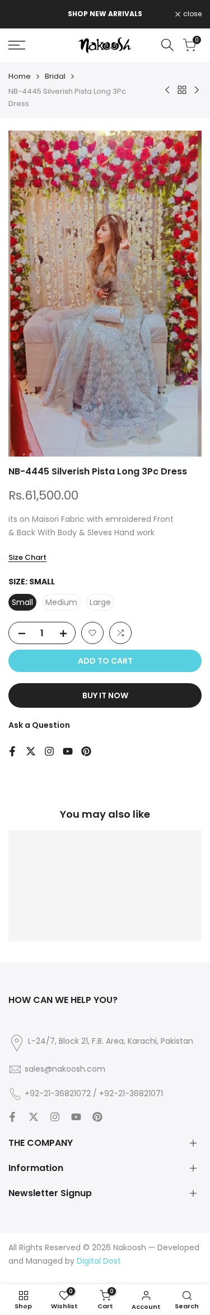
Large (100, 602)
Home (19, 76)
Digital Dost (99, 1260)
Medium (61, 602)
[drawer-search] (167, 45)
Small (22, 602)
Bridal (55, 76)
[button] (92, 633)
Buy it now (105, 695)
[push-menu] (16, 45)
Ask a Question (39, 725)
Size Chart (27, 557)
